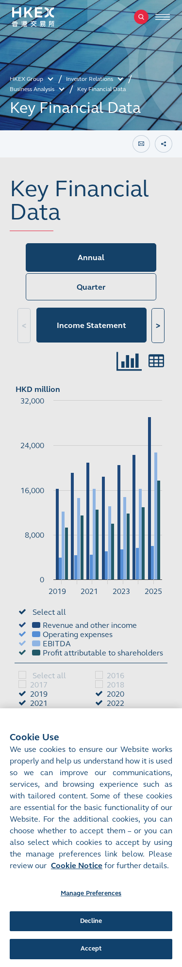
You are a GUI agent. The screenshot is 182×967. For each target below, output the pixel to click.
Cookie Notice (76, 865)
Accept (91, 948)
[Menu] (162, 17)
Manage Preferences (91, 893)
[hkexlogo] (43, 17)
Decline (91, 921)
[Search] (141, 17)
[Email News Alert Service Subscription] (141, 144)
